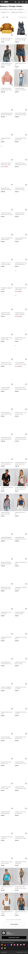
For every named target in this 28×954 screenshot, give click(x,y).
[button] (2, 945)
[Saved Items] (22, 2)
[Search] (15, 2)
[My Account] (19, 2)
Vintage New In (5, 12)
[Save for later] (12, 35)
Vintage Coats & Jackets (17, 12)
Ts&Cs (26, 952)
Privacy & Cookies (20, 952)
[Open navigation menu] (2, 2)
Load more (14, 924)
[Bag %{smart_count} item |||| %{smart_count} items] (26, 2)
